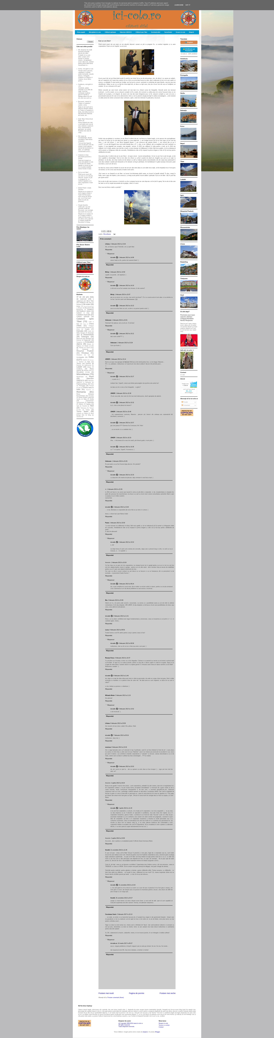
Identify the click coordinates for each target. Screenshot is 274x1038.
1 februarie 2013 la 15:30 (123, 393)
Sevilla (78, 399)
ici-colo (112, 257)
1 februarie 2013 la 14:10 (126, 285)
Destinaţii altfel (155, 32)
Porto (92, 384)
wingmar (145, 1032)
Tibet (92, 406)
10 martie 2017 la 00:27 (125, 943)
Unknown (108, 320)
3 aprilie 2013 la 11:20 (125, 808)
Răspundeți (108, 249)
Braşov (80, 308)
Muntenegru (80, 376)
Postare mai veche (168, 993)
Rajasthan (88, 389)
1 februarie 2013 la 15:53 (126, 542)
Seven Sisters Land (85, 397)
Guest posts (90, 347)
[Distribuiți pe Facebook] (108, 231)
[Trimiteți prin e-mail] (102, 231)
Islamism (91, 360)
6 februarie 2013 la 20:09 (118, 723)
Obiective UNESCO (126, 32)
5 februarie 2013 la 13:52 (126, 709)
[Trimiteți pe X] (106, 231)
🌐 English (189, 42)
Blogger (157, 1032)
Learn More (178, 5)
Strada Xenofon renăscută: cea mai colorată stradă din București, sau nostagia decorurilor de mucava (85, 208)
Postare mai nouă (106, 993)
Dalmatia (80, 331)
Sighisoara (90, 402)
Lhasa (89, 367)
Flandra (81, 347)
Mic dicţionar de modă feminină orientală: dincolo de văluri (85, 51)
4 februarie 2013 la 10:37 (122, 658)
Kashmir (79, 365)
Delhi (89, 331)
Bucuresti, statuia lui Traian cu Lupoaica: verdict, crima (84, 103)
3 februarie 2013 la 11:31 (121, 616)
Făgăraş (79, 346)
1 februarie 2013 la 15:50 (117, 523)
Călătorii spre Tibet (141, 32)
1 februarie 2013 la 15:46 (123, 411)
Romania (81, 392)
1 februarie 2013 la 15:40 (121, 507)
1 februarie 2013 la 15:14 (118, 359)
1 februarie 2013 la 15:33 (126, 475)
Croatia (87, 329)
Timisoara (83, 408)
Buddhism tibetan (85, 311)
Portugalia (82, 386)
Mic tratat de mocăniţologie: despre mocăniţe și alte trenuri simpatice (85, 138)
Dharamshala (88, 335)
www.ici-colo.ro (138, 1023)
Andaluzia (83, 302)
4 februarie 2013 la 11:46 (121, 675)
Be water (86, 304)
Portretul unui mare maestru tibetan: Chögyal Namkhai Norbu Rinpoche (187, 317)
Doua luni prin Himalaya (84, 338)
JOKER (107, 359)
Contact (161, 1027)
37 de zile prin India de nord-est (85, 298)
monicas (108, 747)
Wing (89, 415)
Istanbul (81, 362)
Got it (187, 5)
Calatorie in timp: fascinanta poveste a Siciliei (84, 156)
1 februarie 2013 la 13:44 (118, 244)
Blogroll (191, 32)
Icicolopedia (80, 357)
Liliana (107, 244)
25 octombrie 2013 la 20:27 (124, 898)
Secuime (91, 395)
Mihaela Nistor (110, 695)
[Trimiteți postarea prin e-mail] (114, 234)
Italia (88, 362)
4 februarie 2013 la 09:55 (117, 630)
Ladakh (79, 367)
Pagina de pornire (136, 993)
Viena (86, 413)
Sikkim (81, 404)
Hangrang (85, 349)
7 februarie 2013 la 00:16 (121, 735)
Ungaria (79, 413)
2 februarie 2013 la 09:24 (126, 584)
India (91, 357)
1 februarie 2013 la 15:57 (126, 422)
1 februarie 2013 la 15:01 (119, 320)
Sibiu (85, 399)
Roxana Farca (109, 658)
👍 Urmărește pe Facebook (189, 49)
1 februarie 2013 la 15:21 (126, 333)
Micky (107, 272)
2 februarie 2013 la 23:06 (115, 600)
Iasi (89, 355)
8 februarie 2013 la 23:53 (126, 766)
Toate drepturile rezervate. (126, 1026)
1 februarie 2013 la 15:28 (125, 342)
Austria (79, 304)
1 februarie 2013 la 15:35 (114, 489)
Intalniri (85, 360)
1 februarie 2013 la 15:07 (122, 294)
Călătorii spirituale (110, 32)
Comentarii (186, 405)
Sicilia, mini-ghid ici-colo (85, 69)
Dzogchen (80, 342)
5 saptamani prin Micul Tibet (85, 300)
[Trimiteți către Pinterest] (110, 231)
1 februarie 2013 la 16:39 (126, 447)
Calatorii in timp (83, 313)
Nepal (91, 376)
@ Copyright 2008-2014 (125, 1023)
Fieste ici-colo (89, 346)
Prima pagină (81, 32)
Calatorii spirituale (83, 316)
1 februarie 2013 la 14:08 (126, 257)
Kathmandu (88, 365)
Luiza (107, 630)
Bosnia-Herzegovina (89, 306)
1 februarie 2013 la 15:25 (119, 461)
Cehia (84, 324)
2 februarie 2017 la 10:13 (124, 914)
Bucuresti (88, 308)
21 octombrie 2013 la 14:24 (127, 885)
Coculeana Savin (110, 914)
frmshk (107, 850)
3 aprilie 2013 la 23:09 (118, 838)
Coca (78, 329)
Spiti (78, 406)
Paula (107, 523)
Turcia (87, 410)
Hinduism (79, 355)
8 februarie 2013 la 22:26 (119, 747)
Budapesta (80, 309)
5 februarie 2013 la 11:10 (123, 695)
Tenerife (84, 406)
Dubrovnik (87, 340)
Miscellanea (107, 234)
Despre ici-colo (180, 32)
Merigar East (88, 370)
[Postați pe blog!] (104, 231)
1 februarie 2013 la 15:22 (126, 305)
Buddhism (90, 309)
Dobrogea (85, 337)
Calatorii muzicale (83, 315)
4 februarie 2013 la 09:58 (126, 643)
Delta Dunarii (81, 333)
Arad (90, 302)
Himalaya (85, 353)
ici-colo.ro (113, 943)
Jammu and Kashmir (84, 363)
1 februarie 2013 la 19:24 (118, 562)
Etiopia (89, 344)
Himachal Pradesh (85, 351)
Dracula (79, 340)
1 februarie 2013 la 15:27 (126, 376)
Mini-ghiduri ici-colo (95, 32)
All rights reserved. (124, 1025)
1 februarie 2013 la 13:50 (117, 272)
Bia (106, 600)
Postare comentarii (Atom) (115, 997)
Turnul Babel (168, 32)
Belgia (78, 306)
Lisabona (79, 369)
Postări (185, 402)
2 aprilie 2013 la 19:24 (118, 783)
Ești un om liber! (83, 172)
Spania (88, 404)
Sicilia (92, 399)
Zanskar (79, 416)
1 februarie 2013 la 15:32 (126, 402)
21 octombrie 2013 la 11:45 (118, 850)
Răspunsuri (110, 253)
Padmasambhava (82, 384)
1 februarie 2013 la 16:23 (123, 437)
